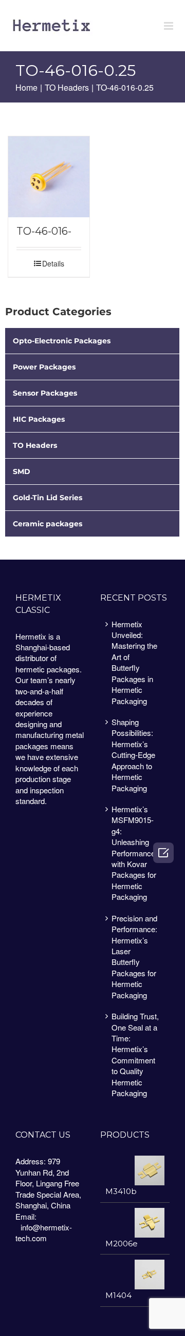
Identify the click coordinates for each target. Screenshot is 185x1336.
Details (53, 263)
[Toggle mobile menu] (169, 25)
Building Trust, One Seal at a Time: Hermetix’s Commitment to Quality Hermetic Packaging (135, 1054)
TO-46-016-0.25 (43, 231)
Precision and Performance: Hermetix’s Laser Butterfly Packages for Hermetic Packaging (134, 956)
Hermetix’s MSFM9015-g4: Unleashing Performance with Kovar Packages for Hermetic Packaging (134, 853)
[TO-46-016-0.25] (48, 176)
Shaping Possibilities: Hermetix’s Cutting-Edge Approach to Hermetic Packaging (133, 754)
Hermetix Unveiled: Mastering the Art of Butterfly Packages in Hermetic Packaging (134, 662)
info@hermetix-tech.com (43, 1232)
